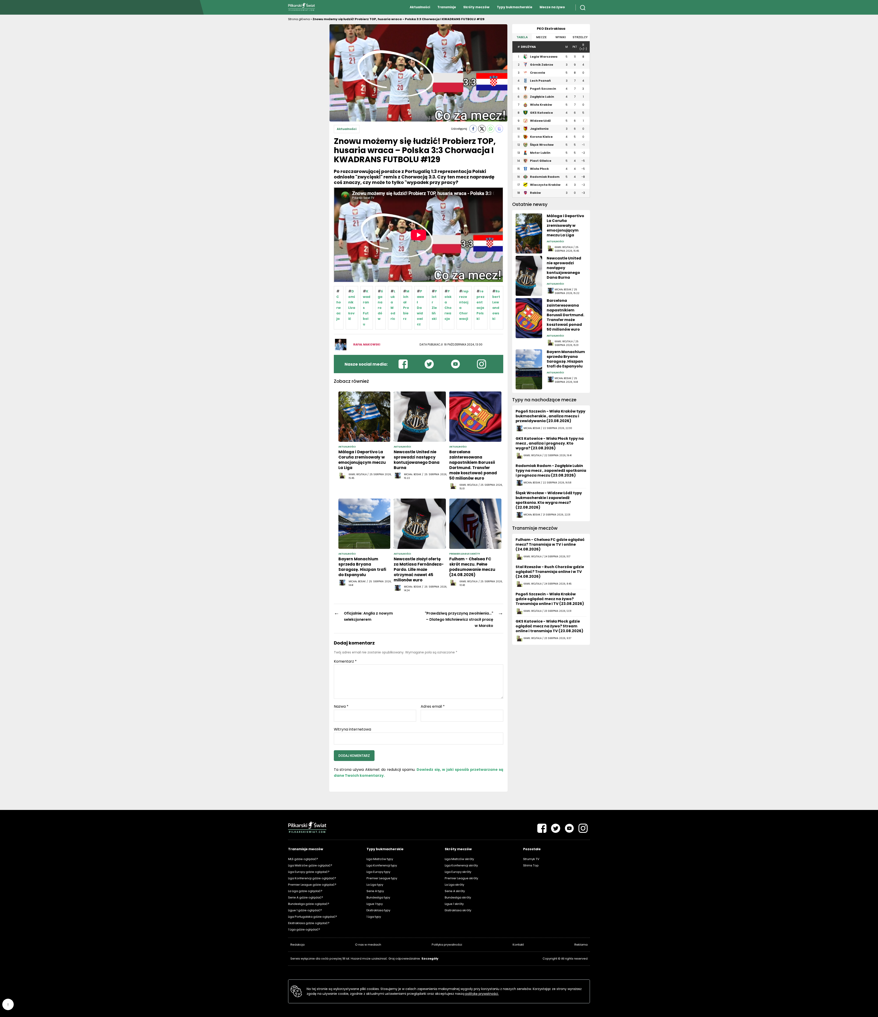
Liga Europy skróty (458, 872)
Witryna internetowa (352, 729)
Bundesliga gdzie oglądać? (308, 904)
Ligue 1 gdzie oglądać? (305, 910)
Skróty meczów (476, 7)
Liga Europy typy (378, 872)
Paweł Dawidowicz (420, 307)
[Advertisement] (306, 92)
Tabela (522, 37)
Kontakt (518, 944)
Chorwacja (338, 307)
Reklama (581, 944)
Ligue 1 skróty (454, 904)
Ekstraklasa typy (378, 910)
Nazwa (341, 706)
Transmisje (446, 7)
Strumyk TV (531, 859)
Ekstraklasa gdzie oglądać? (308, 923)
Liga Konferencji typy (382, 865)
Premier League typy (382, 878)
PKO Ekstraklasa (551, 28)
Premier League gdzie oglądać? (312, 884)
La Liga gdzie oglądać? (305, 891)
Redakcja (297, 944)
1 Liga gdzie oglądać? (304, 929)
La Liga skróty (454, 884)
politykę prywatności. (482, 993)
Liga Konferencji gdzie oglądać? (312, 878)
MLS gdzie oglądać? (303, 859)
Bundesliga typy (378, 897)
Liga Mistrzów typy (380, 859)
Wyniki (560, 37)
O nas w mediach (368, 944)
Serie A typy (375, 891)
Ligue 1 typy (375, 904)
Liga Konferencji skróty (461, 865)
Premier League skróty (461, 878)
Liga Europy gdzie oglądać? (308, 872)
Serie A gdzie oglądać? (305, 897)
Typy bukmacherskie (514, 7)
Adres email (433, 706)
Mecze (541, 37)
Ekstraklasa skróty (458, 910)
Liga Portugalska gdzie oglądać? (312, 916)
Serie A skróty (455, 891)
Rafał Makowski (366, 344)
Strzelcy (580, 37)
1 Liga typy (374, 916)
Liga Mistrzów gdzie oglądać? (310, 865)
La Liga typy (375, 884)
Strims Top (531, 865)
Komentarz (345, 661)
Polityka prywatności (447, 944)
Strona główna (299, 19)
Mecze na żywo (552, 7)
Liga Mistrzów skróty (459, 859)
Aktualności (420, 7)
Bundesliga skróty (458, 897)
